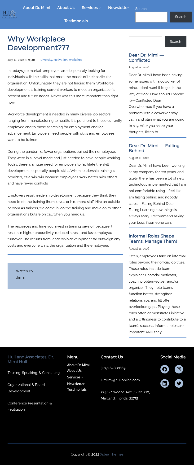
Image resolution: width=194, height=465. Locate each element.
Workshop (76, 59)
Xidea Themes (111, 454)
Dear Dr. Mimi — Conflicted (146, 58)
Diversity (46, 59)
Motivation (60, 59)
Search (141, 9)
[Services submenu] (100, 8)
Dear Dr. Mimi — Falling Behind (154, 148)
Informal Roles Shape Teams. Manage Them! (153, 239)
